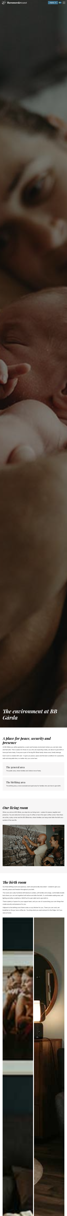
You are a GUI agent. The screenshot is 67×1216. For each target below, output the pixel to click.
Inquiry (52, 2)
